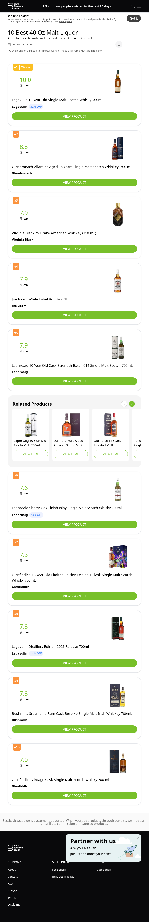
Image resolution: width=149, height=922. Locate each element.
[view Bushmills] (24, 695)
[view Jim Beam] (24, 281)
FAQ (10, 883)
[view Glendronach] (24, 148)
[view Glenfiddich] (24, 556)
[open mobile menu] (139, 6)
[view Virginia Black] (24, 214)
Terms (12, 897)
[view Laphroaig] (24, 347)
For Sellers (59, 869)
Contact (13, 876)
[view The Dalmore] (71, 425)
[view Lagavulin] (26, 81)
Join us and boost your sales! (91, 854)
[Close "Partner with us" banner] (137, 838)
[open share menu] (119, 44)
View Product (74, 116)
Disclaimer (15, 904)
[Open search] (133, 6)
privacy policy (65, 21)
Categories (104, 869)
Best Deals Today (63, 876)
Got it (134, 18)
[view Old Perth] (111, 425)
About (12, 869)
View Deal (31, 454)
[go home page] (15, 6)
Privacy (12, 890)
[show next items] (132, 404)
